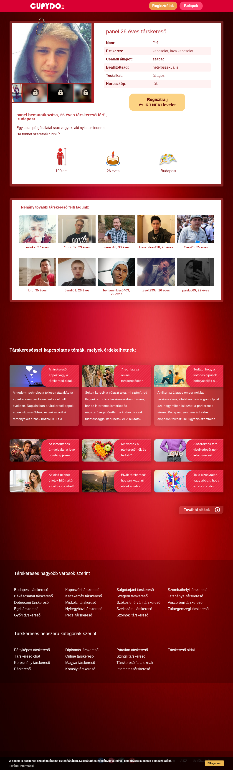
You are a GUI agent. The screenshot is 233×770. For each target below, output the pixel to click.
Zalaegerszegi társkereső (188, 609)
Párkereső (22, 669)
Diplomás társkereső (82, 650)
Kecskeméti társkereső (83, 596)
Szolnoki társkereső (132, 615)
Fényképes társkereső (32, 650)
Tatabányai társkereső (185, 596)
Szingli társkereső (130, 656)
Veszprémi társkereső (185, 602)
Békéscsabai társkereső (33, 596)
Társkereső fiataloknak (134, 663)
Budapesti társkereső (31, 590)
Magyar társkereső (80, 663)
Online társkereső (79, 656)
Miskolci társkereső (80, 602)
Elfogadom (214, 763)
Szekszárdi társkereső (134, 609)
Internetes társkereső (133, 669)
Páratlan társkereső (132, 650)
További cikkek (197, 510)
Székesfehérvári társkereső (138, 602)
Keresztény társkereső (32, 663)
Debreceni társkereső (31, 602)
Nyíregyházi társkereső (83, 609)
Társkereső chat (27, 656)
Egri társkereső (26, 609)
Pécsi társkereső (78, 615)
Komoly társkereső (80, 669)
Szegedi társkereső (132, 596)
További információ (21, 766)
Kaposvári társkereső (82, 590)
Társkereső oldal (181, 650)
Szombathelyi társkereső (188, 590)
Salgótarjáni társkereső (135, 590)
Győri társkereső (27, 615)
